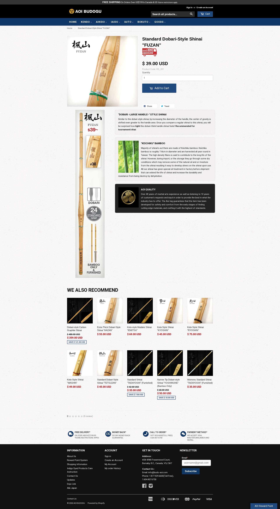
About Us (71, 456)
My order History (113, 468)
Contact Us (72, 476)
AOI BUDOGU (79, 503)
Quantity (146, 72)
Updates (71, 480)
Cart (207, 13)
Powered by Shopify (96, 503)
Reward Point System (77, 460)
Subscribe (191, 471)
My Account (110, 464)
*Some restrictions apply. (168, 2)
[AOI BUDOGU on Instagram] (151, 486)
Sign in (189, 7)
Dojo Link (71, 484)
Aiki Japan (72, 488)
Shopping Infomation (77, 464)
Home (69, 28)
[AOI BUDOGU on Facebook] (144, 486)
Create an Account (204, 7)
